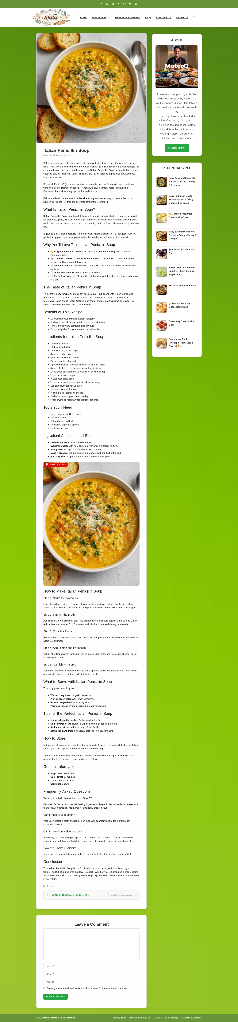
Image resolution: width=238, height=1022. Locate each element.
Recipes (50, 886)
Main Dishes (99, 17)
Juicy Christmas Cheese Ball (70, 895)
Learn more (177, 148)
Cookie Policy (171, 1018)
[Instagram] (107, 3)
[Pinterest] (112, 3)
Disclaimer (157, 1018)
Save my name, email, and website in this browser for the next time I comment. (87, 988)
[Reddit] (124, 3)
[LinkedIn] (130, 3)
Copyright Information (191, 1018)
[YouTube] (135, 3)
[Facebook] (101, 3)
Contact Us (163, 17)
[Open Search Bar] (194, 17)
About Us (182, 17)
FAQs (148, 17)
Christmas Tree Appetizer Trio (124, 895)
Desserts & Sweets (127, 17)
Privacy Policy (119, 1018)
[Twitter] (118, 3)
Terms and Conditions (139, 1018)
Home (83, 17)
